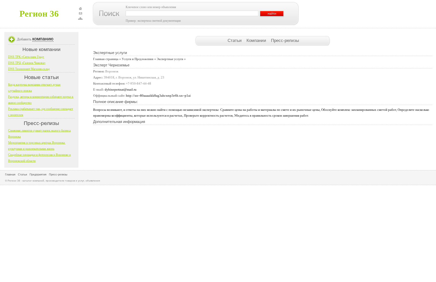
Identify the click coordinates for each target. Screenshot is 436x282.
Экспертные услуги (170, 59)
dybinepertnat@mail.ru (121, 89)
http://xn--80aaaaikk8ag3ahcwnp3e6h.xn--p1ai (158, 95)
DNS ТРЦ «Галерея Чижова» (26, 63)
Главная (10, 174)
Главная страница (105, 59)
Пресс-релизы (285, 40)
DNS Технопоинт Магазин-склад (29, 69)
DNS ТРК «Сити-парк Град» (26, 57)
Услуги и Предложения (137, 59)
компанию (42, 38)
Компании (257, 40)
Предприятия (38, 174)
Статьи (235, 40)
